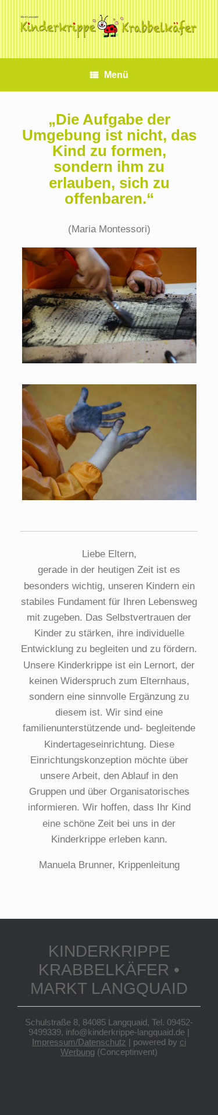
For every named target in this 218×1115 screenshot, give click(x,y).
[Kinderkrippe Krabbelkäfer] (109, 26)
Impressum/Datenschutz (79, 1042)
